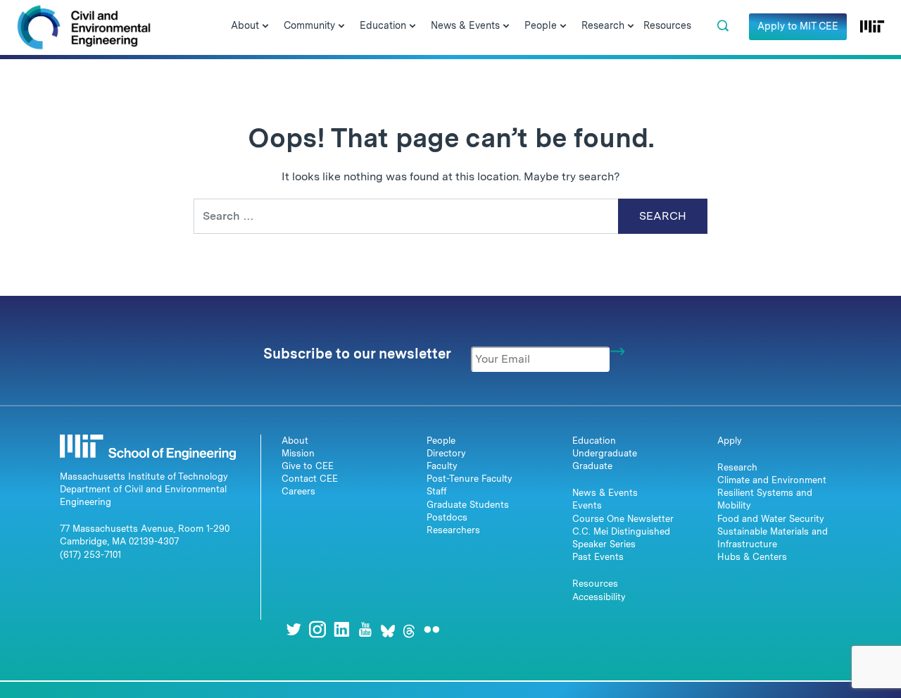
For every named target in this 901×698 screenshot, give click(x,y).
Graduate (592, 466)
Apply (729, 440)
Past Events (598, 556)
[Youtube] (365, 629)
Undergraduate (604, 453)
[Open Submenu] (265, 27)
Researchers (453, 530)
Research (737, 467)
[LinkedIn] (341, 629)
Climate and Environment (771, 480)
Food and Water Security (770, 518)
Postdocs (447, 517)
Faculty (442, 466)
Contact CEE (310, 478)
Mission (298, 453)
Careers (298, 491)
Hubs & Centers (752, 556)
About (295, 440)
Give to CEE (308, 466)
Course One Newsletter (623, 518)
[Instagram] (317, 629)
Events (587, 505)
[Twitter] (293, 629)
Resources (595, 583)
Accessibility (599, 597)
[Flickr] (431, 629)
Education (594, 440)
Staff (437, 491)
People (441, 440)
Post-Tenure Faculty (469, 478)
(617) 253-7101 (90, 554)
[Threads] (409, 629)
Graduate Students (468, 504)
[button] (723, 26)
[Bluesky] (388, 629)
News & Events (605, 492)
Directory (446, 453)
